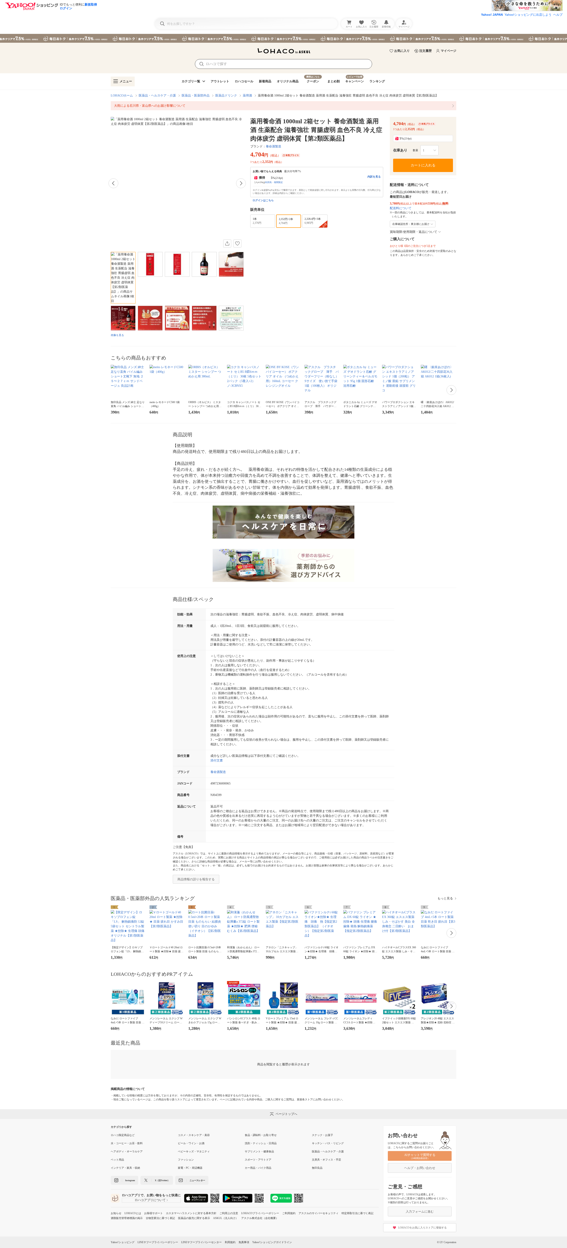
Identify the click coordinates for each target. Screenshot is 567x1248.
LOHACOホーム (122, 95)
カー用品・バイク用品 (258, 1168)
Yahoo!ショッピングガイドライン (272, 1242)
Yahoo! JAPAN (492, 14)
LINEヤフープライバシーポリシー (158, 1242)
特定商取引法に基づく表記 (357, 1213)
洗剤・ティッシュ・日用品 (261, 1143)
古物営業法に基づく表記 (160, 1218)
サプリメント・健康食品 (259, 1151)
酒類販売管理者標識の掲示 (127, 1218)
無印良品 (317, 1168)
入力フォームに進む (420, 1211)
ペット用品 (117, 1159)
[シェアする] (227, 243)
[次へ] (241, 183)
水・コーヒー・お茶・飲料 (127, 1143)
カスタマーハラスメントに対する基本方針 (191, 1213)
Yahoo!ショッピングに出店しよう (528, 14)
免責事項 (244, 1242)
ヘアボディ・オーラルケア (127, 1151)
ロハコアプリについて (150, 1200)
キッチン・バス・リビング (328, 1143)
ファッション (186, 1159)
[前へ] (113, 183)
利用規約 (230, 1242)
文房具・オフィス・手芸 (326, 1159)
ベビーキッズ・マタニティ (194, 1151)
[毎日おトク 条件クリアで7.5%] (283, 38)
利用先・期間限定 (274, 182)
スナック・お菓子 (322, 1135)
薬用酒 (247, 95)
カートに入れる (423, 165)
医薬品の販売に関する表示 (194, 1218)
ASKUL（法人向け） (225, 1218)
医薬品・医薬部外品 (196, 95)
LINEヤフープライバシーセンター (201, 1242)
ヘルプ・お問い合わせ (419, 1168)
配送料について (401, 208)
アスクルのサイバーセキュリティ (318, 1213)
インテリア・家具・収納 (125, 1168)
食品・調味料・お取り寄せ (261, 1135)
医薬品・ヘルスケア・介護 (157, 95)
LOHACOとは (132, 1213)
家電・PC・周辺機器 (190, 1168)
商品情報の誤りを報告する (196, 879)
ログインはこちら (263, 200)
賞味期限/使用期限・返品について (413, 232)
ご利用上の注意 (228, 1213)
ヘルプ (558, 14)
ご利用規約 (288, 1213)
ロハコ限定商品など (123, 1135)
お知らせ (116, 1213)
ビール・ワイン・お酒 (191, 1143)
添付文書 (216, 760)
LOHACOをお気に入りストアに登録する (422, 1227)
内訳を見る (374, 176)
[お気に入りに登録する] (237, 243)
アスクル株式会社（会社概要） (259, 1218)
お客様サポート (153, 1213)
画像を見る (117, 335)
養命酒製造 (273, 146)
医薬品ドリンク (226, 95)
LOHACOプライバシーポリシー (260, 1213)
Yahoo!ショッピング (122, 1242)
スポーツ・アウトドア (258, 1159)
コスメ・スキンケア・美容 (194, 1135)
